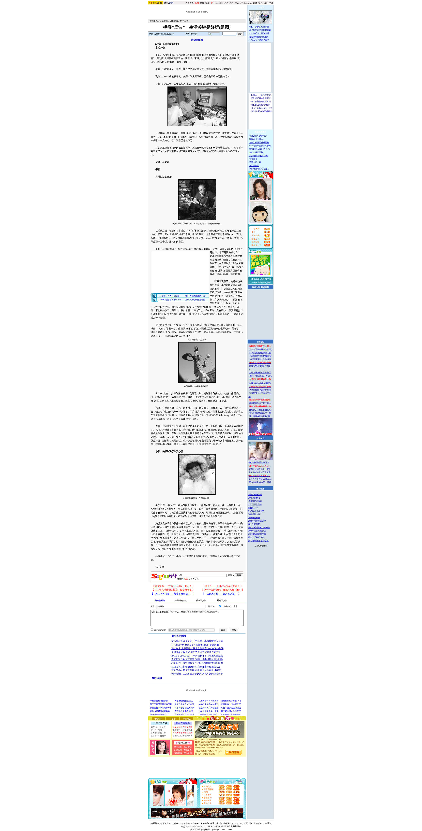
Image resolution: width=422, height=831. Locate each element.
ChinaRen (248, 3)
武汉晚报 (184, 21)
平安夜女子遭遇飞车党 (259, 40)
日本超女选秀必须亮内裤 (260, 353)
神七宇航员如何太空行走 (259, 527)
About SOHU (236, 823)
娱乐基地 (260, 438)
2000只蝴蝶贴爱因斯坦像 (210, 663)
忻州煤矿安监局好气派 (259, 33)
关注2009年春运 (255, 501)
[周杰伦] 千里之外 (158, 727)
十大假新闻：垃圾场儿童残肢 (208, 656)
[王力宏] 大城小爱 (158, 733)
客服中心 (205, 823)
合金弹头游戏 (265, 482)
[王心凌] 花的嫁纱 (158, 736)
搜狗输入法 (165, 823)
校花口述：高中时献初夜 (184, 663)
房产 (226, 3)
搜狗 (271, 3)
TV (241, 3)
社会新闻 (164, 21)
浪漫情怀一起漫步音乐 (182, 730)
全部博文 (267, 823)
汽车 (221, 3)
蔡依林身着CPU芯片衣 (259, 169)
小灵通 (173, 719)
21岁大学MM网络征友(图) (260, 349)
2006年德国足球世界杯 (259, 142)
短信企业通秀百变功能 (182, 727)
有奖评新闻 (197, 40)
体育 (202, 3)
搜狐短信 (158, 719)
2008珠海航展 (254, 517)
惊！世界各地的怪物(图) (259, 416)
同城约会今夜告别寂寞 (182, 732)
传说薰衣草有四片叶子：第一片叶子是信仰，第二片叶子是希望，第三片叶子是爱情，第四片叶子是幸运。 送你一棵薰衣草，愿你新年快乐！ (220, 747)
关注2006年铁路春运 (258, 136)
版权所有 (237, 826)
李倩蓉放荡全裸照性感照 (260, 390)
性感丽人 (187, 719)
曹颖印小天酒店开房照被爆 (185, 670)
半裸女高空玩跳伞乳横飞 (260, 383)
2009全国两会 (254, 498)
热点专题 (260, 488)
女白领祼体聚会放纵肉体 (184, 666)
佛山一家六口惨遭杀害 (259, 27)
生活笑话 (188, 753)
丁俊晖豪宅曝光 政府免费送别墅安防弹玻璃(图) (195, 652)
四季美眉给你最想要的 (261, 282)
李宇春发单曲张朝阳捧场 (260, 146)
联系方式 (214, 823)
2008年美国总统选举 (257, 521)
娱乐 (207, 3)
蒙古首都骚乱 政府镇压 (258, 541)
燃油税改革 (253, 508)
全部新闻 (258, 823)
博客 (260, 3)
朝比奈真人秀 (265, 479)
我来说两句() (191, 33)
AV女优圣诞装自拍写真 (259, 462)
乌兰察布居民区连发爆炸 (260, 30)
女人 (237, 3)
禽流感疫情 (254, 165)
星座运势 (178, 747)
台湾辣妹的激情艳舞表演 (260, 356)
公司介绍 (248, 823)
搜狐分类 (256, 287)
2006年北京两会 (256, 139)
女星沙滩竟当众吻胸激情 (260, 359)
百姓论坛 (260, 342)
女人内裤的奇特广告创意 (260, 472)
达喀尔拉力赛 (255, 162)
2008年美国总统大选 (257, 531)
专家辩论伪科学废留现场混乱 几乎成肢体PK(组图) (197, 659)
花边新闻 (178, 750)
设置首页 (155, 823)
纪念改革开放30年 (256, 511)
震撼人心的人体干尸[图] (259, 469)
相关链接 (157, 678)
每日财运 (188, 747)
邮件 (255, 3)
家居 (232, 3)
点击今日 (260, 7)
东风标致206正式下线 (258, 156)
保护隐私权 (225, 823)
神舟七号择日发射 (256, 537)
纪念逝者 (176, 648)
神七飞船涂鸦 (254, 524)
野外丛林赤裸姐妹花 (210, 670)
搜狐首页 (190, 3)
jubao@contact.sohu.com (222, 829)
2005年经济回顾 (256, 152)
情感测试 (178, 753)
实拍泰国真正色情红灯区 (260, 372)
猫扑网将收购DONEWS (259, 149)
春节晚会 (253, 159)
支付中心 (176, 823)
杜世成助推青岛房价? (258, 37)
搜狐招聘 (186, 823)
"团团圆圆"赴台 (255, 504)
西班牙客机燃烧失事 (257, 534)
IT (217, 3)
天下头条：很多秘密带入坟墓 (208, 641)
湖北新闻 (174, 21)
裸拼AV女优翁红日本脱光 (260, 376)
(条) (181, 600)
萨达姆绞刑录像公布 (181, 641)
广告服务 (195, 823)
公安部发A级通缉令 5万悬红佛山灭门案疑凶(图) (195, 645)
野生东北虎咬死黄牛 (181, 656)
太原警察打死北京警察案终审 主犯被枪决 (202, 648)
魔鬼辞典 (188, 750)
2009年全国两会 (255, 494)
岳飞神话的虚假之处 (212, 674)
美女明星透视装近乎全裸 (260, 413)
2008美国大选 (254, 514)
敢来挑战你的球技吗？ (182, 735)
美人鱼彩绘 (254, 479)
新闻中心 (154, 21)
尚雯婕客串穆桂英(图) (208, 666)
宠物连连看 (254, 482)
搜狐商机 (265, 287)
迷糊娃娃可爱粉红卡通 (261, 279)
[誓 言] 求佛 (156, 730)
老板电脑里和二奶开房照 (260, 403)
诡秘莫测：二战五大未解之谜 (186, 674)
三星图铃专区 (160, 723)
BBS (266, 3)
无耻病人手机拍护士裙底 (260, 410)
